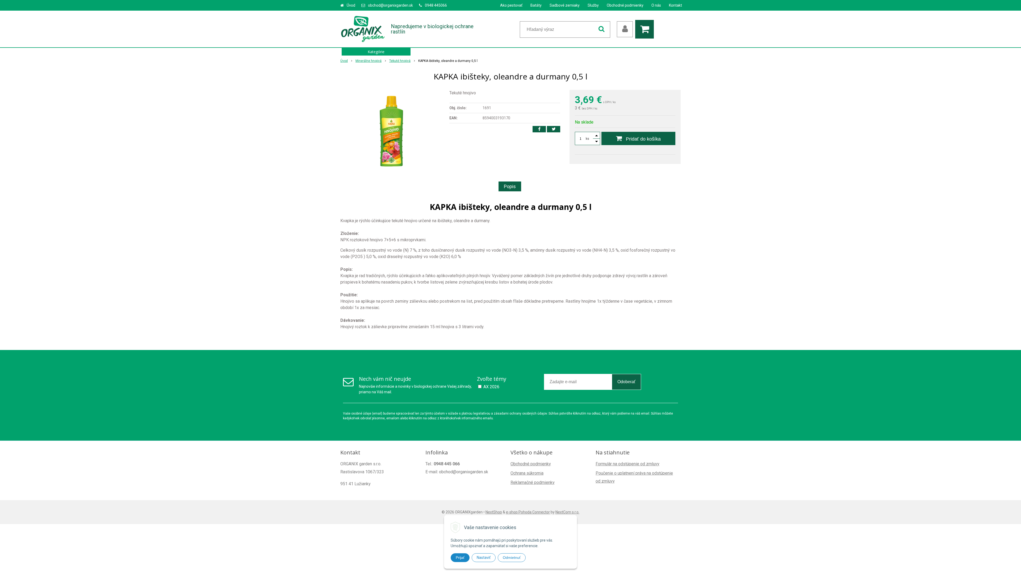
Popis (510, 186)
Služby (593, 5)
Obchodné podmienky (625, 5)
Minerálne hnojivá (368, 61)
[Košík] (645, 29)
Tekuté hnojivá (400, 61)
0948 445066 (436, 5)
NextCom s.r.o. (567, 512)
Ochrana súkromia (526, 473)
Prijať (460, 557)
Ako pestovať (511, 5)
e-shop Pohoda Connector (528, 512)
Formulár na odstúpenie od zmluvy (627, 463)
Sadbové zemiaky (565, 5)
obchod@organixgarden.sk (390, 5)
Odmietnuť (512, 557)
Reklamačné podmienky (532, 482)
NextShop (494, 512)
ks (587, 139)
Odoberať (626, 381)
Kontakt (675, 5)
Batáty (536, 5)
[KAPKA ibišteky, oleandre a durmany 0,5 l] (391, 130)
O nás (656, 5)
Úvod (351, 5)
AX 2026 (491, 386)
